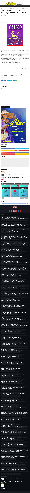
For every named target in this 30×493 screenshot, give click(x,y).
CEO (25, 273)
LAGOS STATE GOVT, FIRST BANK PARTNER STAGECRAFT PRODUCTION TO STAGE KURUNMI (15, 174)
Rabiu (19, 414)
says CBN (2, 430)
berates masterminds (9, 263)
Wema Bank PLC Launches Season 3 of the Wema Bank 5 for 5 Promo (20, 456)
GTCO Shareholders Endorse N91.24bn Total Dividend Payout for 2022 (9, 338)
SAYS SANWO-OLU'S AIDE (7, 430)
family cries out (22, 305)
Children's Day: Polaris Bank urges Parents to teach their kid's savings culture (9, 279)
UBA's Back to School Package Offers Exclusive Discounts (20, 445)
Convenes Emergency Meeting (4, 280)
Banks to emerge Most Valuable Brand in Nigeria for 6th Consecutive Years (9, 261)
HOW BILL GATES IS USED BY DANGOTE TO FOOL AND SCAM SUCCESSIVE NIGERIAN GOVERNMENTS (12, 345)
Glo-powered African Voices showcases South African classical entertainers (9, 331)
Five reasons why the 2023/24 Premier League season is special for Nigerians (9, 324)
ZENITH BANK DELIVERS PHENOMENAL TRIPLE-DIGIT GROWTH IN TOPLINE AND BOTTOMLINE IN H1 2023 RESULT (13, 468)
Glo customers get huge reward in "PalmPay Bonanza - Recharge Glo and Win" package (14, 330)
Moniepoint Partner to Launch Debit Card (12, 380)
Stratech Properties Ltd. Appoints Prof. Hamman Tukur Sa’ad (7, 438)
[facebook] (8, 148)
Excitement (18, 300)
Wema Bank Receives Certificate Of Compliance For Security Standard (8, 458)
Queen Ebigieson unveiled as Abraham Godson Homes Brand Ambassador (9, 414)
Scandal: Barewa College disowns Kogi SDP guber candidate (7, 431)
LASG (15, 369)
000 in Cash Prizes (23, 225)
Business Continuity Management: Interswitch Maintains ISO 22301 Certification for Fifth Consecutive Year (12, 269)
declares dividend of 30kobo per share (12, 287)
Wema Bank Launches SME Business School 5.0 (6, 456)
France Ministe (22, 326)
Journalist (2, 15)
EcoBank (14, 77)
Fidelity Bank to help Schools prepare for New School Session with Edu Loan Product (10, 318)
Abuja (1, 238)
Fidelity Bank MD (3, 313)
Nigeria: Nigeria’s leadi (3, 394)
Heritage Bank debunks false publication (22, 342)
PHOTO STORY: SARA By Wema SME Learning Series (6, 406)
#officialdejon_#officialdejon (8, 223)
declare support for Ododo (4, 287)
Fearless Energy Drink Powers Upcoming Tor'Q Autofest (18, 306)
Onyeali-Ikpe (23, 401)
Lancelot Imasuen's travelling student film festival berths (7, 369)
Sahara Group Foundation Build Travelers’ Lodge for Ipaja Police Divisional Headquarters (11, 424)
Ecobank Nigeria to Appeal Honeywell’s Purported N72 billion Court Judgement (12, 294)
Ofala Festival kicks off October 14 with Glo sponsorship (7, 399)
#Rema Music (2, 225)
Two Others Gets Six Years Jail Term (16, 443)
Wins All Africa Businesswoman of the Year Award (20, 464)
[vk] (22, 152)
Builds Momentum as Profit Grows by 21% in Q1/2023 (17, 268)
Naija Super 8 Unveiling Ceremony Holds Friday (6, 383)
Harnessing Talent (20, 338)
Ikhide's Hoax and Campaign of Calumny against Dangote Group (8, 349)
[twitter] (22, 148)
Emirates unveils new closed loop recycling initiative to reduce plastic (8, 300)
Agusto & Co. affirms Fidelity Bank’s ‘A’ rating (23, 244)
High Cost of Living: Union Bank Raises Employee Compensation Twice (9, 343)
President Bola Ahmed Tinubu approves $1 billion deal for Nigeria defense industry (10, 412)
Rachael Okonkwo (23, 414)
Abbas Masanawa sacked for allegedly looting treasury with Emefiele (8, 236)
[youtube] (8, 154)
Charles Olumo (14, 274)
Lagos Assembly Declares (21, 364)
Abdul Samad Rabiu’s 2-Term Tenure (21, 236)
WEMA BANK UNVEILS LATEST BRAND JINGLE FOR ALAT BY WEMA (8, 462)
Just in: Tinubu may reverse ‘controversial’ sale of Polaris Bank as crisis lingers (9, 361)
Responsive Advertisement (15, 162)
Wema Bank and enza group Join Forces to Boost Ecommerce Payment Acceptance (10, 451)
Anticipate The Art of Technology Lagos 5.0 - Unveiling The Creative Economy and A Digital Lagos (11, 256)
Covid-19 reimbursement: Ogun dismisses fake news (7, 281)
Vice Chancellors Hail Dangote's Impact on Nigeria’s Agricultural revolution (16, 450)
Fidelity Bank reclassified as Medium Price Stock (11, 313)
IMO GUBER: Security (20, 350)
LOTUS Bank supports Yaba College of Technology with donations (8, 375)
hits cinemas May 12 (20, 343)
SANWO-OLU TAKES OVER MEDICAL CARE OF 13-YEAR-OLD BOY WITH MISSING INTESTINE (10, 427)
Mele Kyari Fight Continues (4, 380)
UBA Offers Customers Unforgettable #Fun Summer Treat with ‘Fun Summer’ (9, 444)
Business (14, 203)
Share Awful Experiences (24, 431)
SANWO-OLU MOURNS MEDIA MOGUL (23, 426)
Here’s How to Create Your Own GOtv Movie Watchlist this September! (9, 342)
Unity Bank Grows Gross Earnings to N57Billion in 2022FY (21, 449)
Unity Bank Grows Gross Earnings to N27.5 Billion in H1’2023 (7, 449)
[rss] (8, 150)
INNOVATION (18, 351)
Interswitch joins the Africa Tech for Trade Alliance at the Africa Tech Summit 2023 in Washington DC (12, 355)
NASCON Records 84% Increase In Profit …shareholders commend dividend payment (14, 387)
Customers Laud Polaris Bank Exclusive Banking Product (7, 282)
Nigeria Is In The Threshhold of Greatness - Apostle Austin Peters (17, 393)
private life (10, 413)
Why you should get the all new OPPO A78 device (21, 462)
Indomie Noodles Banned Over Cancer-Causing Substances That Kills (8, 351)
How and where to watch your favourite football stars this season (8, 344)
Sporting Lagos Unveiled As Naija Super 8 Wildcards (11, 433)
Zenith (3, 8)
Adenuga (5, 243)
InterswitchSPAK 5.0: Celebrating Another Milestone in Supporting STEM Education (10, 357)
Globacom (20, 331)
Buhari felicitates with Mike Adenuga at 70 (5, 268)
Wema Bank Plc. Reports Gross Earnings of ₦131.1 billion (7, 457)
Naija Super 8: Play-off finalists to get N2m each (18, 383)
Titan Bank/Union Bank (3, 443)
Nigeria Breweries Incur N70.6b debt (5, 393)
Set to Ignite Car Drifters (18, 431)
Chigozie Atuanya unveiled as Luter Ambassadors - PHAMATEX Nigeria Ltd (9, 276)
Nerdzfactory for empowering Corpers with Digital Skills (7, 388)
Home (1, 8)
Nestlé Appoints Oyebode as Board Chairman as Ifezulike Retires (8, 389)
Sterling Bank (19, 433)
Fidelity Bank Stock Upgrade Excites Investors (6, 317)
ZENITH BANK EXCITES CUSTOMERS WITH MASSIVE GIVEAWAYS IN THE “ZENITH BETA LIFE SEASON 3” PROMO (13, 469)
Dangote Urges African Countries (24, 286)
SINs (1, 432)
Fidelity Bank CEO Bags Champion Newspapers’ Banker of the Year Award (9, 311)
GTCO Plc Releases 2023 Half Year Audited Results (6, 336)
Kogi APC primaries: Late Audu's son (5, 363)
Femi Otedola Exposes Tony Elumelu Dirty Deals (6, 307)
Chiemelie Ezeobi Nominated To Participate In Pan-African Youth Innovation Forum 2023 (11, 275)
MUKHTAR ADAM (20, 380)
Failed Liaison (17, 305)
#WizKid (8, 225)
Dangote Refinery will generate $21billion (5, 286)
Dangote (15, 282)
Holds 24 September (25, 343)
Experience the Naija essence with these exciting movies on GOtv (8, 305)
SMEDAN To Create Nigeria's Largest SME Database (20, 432)
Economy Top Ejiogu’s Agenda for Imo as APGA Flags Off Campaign (8, 298)
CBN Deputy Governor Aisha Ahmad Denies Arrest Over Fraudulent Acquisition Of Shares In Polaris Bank (12, 273)
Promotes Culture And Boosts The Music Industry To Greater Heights (20, 413)
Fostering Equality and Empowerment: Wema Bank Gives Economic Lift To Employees (10, 326)
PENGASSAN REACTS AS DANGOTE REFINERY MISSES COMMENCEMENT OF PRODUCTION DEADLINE (12, 405)
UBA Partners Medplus (21, 444)
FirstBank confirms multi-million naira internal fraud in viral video (8, 320)
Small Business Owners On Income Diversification (8, 432)
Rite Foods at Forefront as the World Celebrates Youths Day (7, 420)
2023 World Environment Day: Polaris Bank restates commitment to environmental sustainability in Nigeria (13, 229)
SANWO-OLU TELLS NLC (24, 427)
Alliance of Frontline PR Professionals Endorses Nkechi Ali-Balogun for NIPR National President (11, 250)
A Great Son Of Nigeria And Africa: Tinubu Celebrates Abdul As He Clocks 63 (9, 235)
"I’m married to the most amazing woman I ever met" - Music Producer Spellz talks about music (11, 219)
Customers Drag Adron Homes (20, 281)
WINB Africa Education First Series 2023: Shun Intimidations (7, 464)
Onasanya (17, 401)
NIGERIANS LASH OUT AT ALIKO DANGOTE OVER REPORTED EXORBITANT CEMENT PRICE (10, 395)
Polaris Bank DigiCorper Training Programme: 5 (20, 407)
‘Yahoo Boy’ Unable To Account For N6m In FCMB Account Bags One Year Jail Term (10, 217)
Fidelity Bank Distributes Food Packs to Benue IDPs (6, 312)
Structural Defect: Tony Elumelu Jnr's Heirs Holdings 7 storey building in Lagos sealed (10, 439)
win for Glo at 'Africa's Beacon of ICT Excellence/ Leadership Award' (8, 463)
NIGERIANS (8, 394)
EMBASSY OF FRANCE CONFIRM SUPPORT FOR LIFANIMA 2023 (8, 299)
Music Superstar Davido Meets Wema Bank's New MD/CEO (15, 381)
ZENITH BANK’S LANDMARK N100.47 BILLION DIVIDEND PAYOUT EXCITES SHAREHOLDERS (11, 474)
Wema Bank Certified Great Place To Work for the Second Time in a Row (13, 177)
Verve (6, 450)
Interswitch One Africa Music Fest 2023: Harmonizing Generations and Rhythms (10, 356)
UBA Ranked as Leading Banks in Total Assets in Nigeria (22, 77)
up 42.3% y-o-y (2, 450)
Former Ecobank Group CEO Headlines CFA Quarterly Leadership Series (19, 325)
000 (10, 225)
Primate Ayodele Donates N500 (4, 413)
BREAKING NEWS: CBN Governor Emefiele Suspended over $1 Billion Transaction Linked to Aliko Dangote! (12, 267)
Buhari (26, 267)
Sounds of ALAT (3, 433)
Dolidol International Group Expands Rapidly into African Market (21, 288)
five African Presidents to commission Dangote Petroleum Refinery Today (9, 323)
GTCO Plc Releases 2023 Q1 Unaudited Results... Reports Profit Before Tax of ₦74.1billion (11, 337)
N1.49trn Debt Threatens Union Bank (5, 382)
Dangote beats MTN (19, 282)
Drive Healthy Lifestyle (3, 292)
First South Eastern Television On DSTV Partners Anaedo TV (18, 319)
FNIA (19, 324)
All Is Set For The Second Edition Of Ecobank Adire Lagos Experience (8, 248)
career (26, 269)
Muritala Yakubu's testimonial (4, 381)
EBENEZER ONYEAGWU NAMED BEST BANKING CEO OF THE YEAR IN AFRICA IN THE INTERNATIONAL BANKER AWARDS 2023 (14, 293)
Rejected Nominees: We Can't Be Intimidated (6, 418)
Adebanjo (2, 243)
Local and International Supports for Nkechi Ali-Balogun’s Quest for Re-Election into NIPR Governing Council (13, 374)
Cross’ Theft (15, 281)
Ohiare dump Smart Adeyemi (19, 399)
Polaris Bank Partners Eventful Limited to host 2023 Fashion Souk (8, 408)
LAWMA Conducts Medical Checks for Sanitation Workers (7, 370)
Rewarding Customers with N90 (15, 419)
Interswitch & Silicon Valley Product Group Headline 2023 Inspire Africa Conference (15, 478)
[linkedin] (18, 211)
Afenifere (8, 243)
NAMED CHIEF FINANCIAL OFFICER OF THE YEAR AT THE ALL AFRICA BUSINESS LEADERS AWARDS (11, 386)
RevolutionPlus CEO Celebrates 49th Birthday (6, 419)
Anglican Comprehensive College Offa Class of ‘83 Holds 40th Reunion (9, 254)
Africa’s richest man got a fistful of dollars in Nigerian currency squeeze (9, 244)
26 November (27, 229)
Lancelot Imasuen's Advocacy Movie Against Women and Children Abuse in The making (10, 368)
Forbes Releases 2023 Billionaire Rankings (5, 325)
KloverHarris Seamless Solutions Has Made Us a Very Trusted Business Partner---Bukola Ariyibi (11, 362)
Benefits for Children (3, 263)
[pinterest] (22, 150)
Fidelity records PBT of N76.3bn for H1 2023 (6, 319)
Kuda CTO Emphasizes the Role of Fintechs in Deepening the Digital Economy (18, 363)
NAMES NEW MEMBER (25, 386)
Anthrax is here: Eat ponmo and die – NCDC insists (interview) (8, 255)
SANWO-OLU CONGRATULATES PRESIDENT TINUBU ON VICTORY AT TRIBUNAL (9, 426)
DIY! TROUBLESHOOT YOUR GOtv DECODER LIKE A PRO (7, 288)
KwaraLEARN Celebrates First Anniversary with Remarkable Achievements (9, 364)
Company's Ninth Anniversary (22, 279)
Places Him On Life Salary (16, 406)
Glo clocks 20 (2, 330)
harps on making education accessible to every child (7, 339)
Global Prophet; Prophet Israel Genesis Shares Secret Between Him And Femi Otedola (10, 332)
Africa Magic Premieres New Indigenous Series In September (19, 243)
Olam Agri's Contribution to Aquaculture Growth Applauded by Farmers (9, 400)
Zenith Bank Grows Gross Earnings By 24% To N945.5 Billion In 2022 (8, 470)
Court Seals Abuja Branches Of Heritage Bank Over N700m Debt (16, 280)
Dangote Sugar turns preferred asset (15, 286)
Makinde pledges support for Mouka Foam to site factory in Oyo (8, 376)
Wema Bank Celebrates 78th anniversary (5, 452)
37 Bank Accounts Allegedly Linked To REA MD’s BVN (7, 230)
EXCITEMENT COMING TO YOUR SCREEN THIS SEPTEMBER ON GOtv (8, 301)
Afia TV (11, 243)
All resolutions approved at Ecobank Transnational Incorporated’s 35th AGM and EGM (10, 249)
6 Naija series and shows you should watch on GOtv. (7, 232)
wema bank (26, 450)
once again (20, 401)
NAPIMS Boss (2, 387)
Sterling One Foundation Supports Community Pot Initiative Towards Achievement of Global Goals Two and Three (13, 437)
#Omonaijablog (14, 223)
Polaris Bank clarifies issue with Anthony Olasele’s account (7, 407)
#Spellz (6, 225)
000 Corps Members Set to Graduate (16, 225)
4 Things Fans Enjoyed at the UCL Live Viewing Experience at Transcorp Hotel (9, 231)
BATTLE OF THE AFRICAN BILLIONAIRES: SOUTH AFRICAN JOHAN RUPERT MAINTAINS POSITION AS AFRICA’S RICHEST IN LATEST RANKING (15, 262)
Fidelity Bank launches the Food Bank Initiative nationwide (19, 312)
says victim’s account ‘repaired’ (14, 430)
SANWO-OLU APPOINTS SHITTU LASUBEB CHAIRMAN (7, 425)
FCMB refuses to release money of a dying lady (6, 306)
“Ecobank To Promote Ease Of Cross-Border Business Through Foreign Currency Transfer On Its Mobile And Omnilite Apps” (14, 218)
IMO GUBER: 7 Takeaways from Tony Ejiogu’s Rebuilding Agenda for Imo (9, 350)
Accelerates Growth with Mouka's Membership (8, 238)
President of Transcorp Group (24, 412)
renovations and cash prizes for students (16, 418)
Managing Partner (18, 376)
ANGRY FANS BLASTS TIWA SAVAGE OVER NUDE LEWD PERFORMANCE (13, 481)
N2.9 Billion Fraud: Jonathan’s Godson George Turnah (16, 382)
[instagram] (8, 152)
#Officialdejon (2, 223)
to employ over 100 (9, 443)
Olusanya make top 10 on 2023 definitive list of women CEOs (8, 401)
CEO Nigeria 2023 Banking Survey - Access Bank (7, 77)
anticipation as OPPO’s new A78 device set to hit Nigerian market (8, 257)
